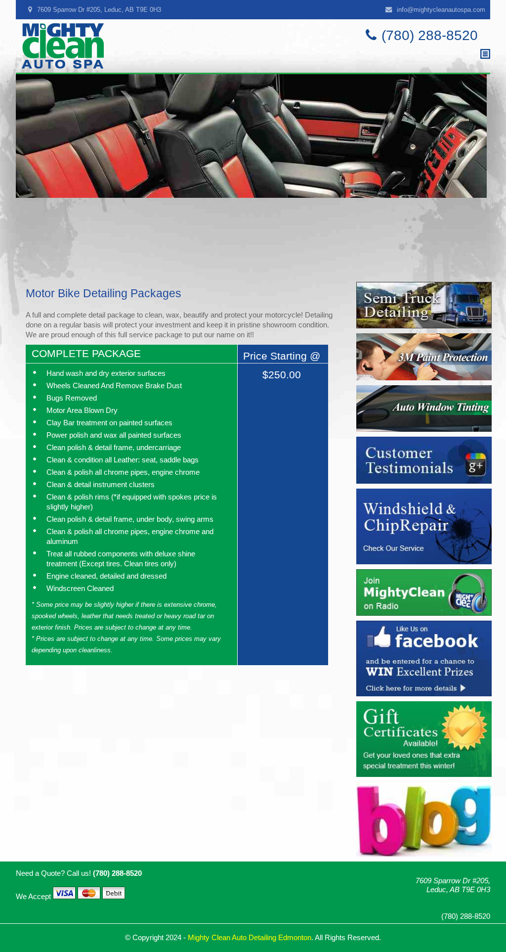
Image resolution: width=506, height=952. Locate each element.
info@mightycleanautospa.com (441, 9)
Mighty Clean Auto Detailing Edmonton (249, 938)
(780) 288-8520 (429, 35)
